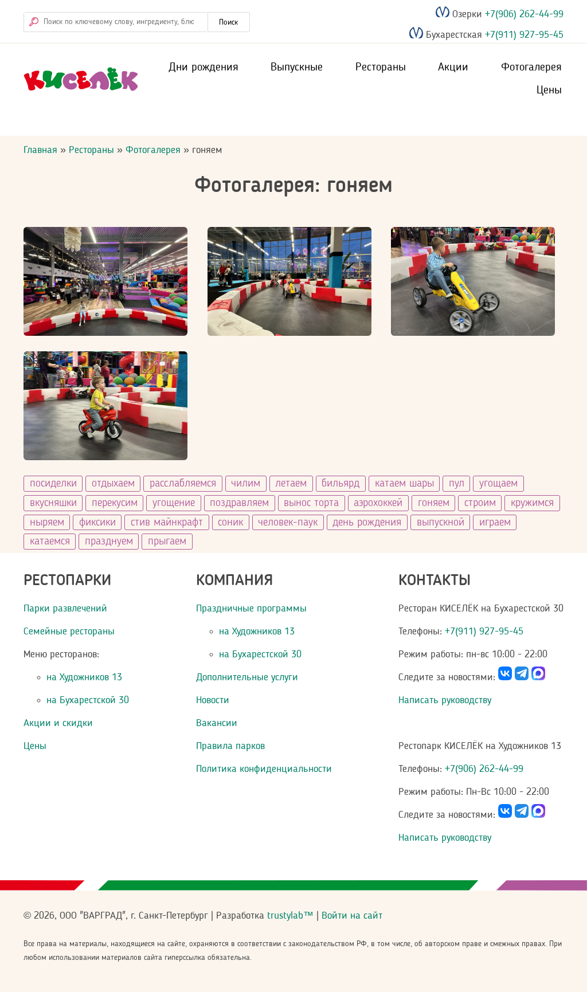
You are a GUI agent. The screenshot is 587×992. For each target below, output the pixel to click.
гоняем (433, 503)
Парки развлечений (65, 608)
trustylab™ (290, 916)
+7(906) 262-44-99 (522, 14)
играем (495, 522)
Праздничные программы (251, 608)
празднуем (109, 541)
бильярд (340, 483)
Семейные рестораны (69, 631)
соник (230, 522)
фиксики (97, 522)
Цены (549, 90)
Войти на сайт (352, 916)
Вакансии (216, 723)
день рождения (366, 522)
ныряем (47, 522)
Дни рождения (203, 67)
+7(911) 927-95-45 (522, 35)
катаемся (50, 541)
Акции (453, 67)
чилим (245, 483)
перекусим (115, 503)
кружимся (532, 503)
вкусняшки (53, 503)
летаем (291, 483)
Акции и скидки (58, 723)
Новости (212, 700)
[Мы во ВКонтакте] (505, 677)
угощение (173, 503)
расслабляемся (183, 483)
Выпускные (297, 67)
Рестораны (380, 67)
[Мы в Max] (538, 677)
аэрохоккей (378, 503)
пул (456, 483)
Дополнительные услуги (247, 677)
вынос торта (311, 503)
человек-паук (288, 522)
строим (480, 503)
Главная (40, 150)
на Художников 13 (84, 677)
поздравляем (239, 503)
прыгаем (167, 541)
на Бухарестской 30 (87, 700)
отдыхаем (113, 483)
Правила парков (230, 746)
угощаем (498, 483)
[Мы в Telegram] (522, 677)
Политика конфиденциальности (264, 769)
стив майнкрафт (167, 522)
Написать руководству (444, 700)
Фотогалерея (531, 67)
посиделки (53, 483)
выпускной (440, 522)
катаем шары (404, 483)
